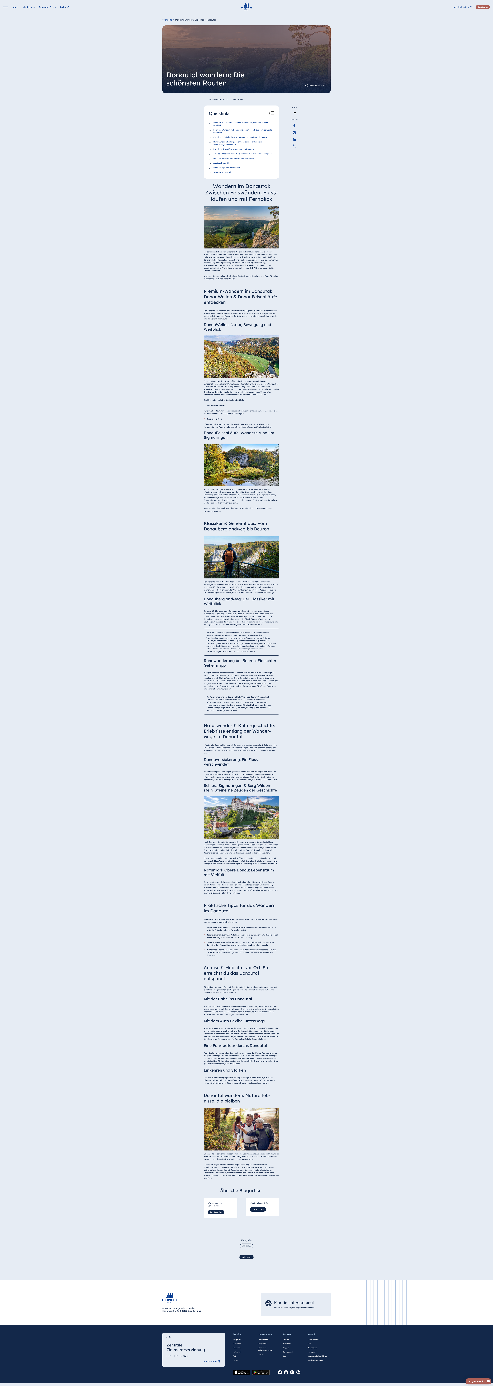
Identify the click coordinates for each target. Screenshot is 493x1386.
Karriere (286, 1340)
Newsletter (237, 1348)
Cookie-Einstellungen (315, 1360)
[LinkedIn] (294, 140)
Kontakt (312, 1334)
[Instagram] (286, 1372)
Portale (287, 1334)
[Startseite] (246, 6)
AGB (309, 1344)
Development (288, 1352)
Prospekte (237, 1340)
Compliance (262, 1344)
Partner (236, 1360)
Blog (284, 1356)
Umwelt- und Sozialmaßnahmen (265, 1349)
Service (237, 1334)
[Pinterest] (294, 134)
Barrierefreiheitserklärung (317, 1356)
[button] (460, 1381)
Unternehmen (265, 1334)
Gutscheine (237, 1344)
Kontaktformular (314, 1340)
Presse (260, 1354)
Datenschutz (312, 1348)
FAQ (234, 1356)
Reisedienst (287, 1344)
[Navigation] (5, 7)
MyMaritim (237, 1352)
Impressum (312, 1352)
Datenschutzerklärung (313, 1381)
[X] (294, 147)
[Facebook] (294, 127)
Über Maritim (263, 1340)
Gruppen (286, 1348)
